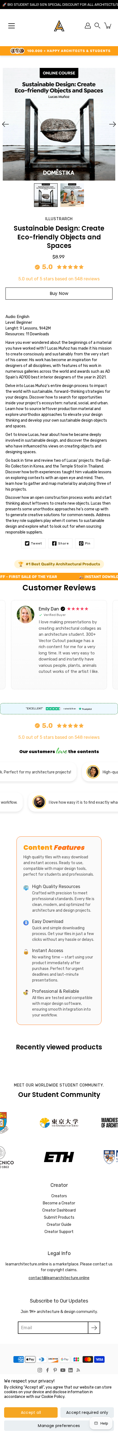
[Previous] (5, 124)
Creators (59, 1196)
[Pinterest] (55, 1370)
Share (63, 543)
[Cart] (108, 25)
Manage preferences (59, 1425)
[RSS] (78, 1370)
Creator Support (59, 1231)
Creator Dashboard (59, 1210)
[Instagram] (39, 1370)
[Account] (87, 25)
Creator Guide (59, 1224)
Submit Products (59, 1217)
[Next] (112, 124)
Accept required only (87, 1412)
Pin (88, 543)
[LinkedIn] (70, 1370)
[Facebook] (47, 1370)
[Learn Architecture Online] (59, 25)
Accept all (31, 1412)
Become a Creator (59, 1203)
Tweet (36, 543)
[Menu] (11, 26)
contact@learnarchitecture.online (59, 1278)
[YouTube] (62, 1370)
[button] (97, 26)
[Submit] (94, 1327)
